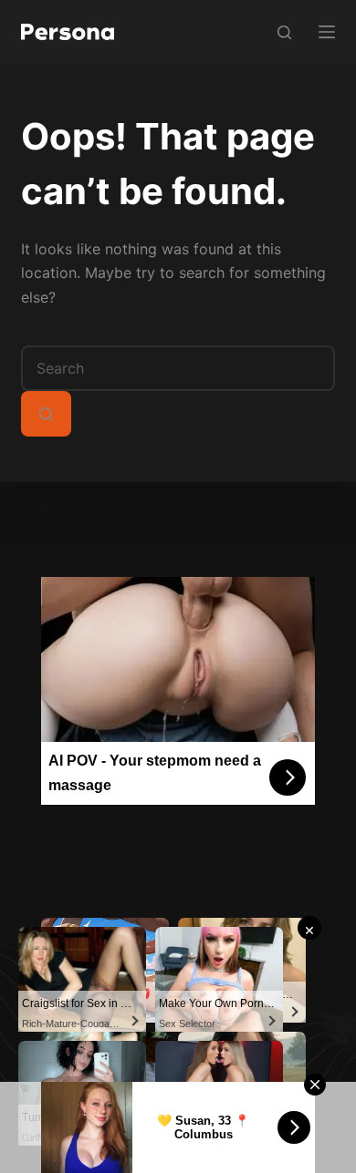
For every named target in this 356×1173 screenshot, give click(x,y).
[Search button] (46, 414)
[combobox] (177, 368)
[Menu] (327, 32)
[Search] (284, 32)
